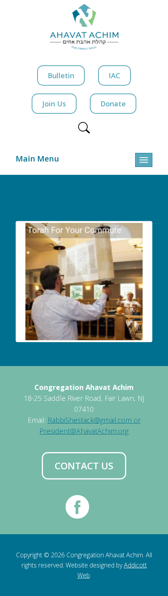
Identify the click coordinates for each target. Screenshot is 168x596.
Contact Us (84, 465)
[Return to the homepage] (84, 27)
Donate (113, 103)
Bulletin (61, 75)
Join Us (54, 103)
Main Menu (37, 158)
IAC (114, 75)
